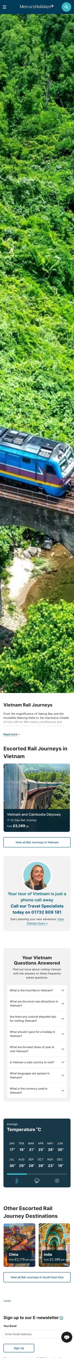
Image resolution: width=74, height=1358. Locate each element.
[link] (37, 798)
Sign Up (19, 1348)
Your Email (10, 1326)
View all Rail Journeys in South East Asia (37, 1277)
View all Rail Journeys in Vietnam (37, 842)
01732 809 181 (46, 912)
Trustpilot (7, 1301)
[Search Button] (66, 7)
